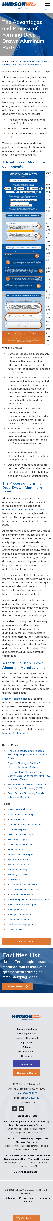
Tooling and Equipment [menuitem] (26, 1037)
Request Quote (26, 941)
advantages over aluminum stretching (24, 509)
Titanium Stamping (19, 919)
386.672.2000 (29, 1093)
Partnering (14, 879)
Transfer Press (16, 929)
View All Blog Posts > (26, 1171)
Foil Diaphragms (18, 839)
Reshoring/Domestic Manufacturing (29, 899)
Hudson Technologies (14, 698)
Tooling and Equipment (22, 924)
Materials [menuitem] (26, 1047)
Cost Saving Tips (18, 829)
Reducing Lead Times (21, 894)
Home (5, 61)
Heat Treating (16, 849)
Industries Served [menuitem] (26, 1051)
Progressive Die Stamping (23, 889)
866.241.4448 (31, 1097)
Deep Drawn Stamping (21, 834)
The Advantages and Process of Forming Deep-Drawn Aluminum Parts (27, 754)
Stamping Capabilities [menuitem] (26, 1028)
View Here (15, 986)
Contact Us (26, 1063)
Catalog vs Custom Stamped (25, 824)
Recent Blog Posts (26, 1115)
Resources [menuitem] (26, 1056)
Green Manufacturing (20, 844)
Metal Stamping (17, 869)
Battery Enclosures (19, 819)
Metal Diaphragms (19, 864)
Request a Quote (26, 1072)
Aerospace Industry (19, 809)
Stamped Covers (18, 909)
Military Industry (18, 874)
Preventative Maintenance (23, 884)
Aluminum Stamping (20, 814)
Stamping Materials (19, 914)
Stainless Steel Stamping (22, 904)
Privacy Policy (26, 1197)
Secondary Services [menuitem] (27, 1033)
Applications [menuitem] (26, 1042)
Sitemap (10, 1197)
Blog (13, 61)
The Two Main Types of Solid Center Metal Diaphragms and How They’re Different (29, 775)
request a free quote (17, 733)
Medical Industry (18, 859)
